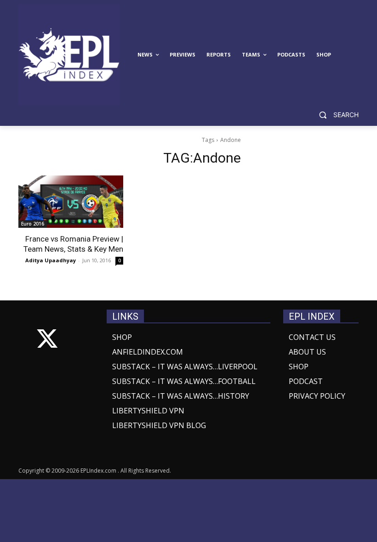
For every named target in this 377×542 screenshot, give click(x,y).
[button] (335, 115)
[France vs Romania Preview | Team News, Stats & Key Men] (70, 201)
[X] (47, 340)
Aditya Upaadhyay (50, 260)
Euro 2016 (32, 223)
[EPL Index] (69, 54)
